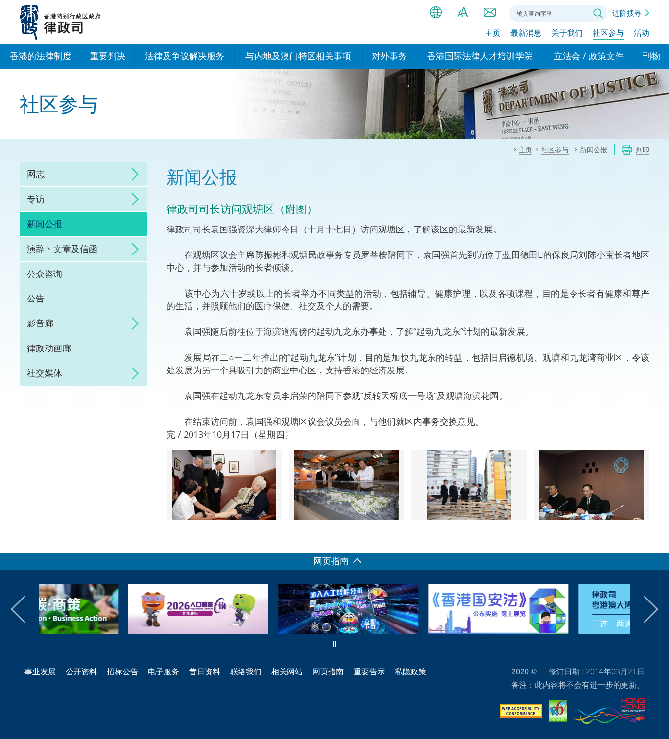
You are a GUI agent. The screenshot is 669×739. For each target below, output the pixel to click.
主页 (493, 32)
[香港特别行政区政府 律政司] (60, 22)
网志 (36, 174)
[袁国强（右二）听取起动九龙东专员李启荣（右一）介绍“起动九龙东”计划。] (346, 485)
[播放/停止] (334, 644)
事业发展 (40, 671)
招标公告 (122, 671)
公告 (36, 298)
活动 (641, 32)
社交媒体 (44, 373)
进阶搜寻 (627, 13)
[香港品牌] (609, 712)
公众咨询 (44, 273)
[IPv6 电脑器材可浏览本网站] (558, 712)
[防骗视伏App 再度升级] (262, 631)
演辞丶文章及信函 (62, 248)
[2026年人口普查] (112, 631)
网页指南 (328, 671)
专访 (36, 199)
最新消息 (526, 32)
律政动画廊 (49, 348)
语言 (436, 12)
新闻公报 (44, 224)
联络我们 (489, 12)
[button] (24, 609)
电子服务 (163, 671)
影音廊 (40, 323)
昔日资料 (204, 671)
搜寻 (598, 13)
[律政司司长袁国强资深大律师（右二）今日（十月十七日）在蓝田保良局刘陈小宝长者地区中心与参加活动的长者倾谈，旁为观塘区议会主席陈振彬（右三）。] (224, 485)
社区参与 (608, 32)
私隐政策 (410, 671)
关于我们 (567, 32)
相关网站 (287, 671)
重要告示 (369, 671)
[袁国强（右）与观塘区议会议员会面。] (591, 485)
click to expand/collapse (132, 174)
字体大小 (462, 12)
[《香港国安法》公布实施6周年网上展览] (412, 631)
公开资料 (81, 671)
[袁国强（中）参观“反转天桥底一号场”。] (468, 485)
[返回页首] (656, 539)
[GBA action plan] (562, 631)
